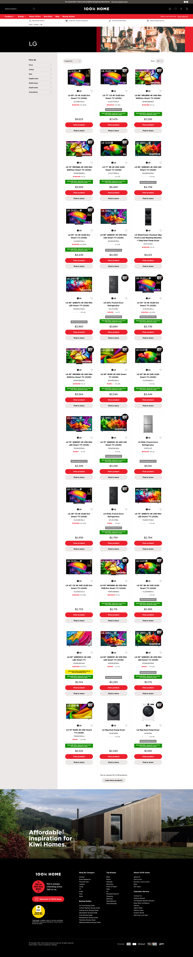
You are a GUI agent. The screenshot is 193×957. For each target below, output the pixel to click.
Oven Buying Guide (85, 915)
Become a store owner (142, 882)
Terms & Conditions (44, 944)
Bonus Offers (35, 16)
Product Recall (139, 912)
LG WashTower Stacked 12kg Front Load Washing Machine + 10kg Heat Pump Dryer (148, 237)
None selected (183, 16)
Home (30, 24)
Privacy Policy (33, 944)
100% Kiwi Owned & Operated (78, 20)
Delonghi (109, 882)
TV (80, 889)
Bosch (108, 879)
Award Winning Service (157, 20)
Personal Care (84, 882)
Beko (108, 877)
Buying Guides (69, 16)
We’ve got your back (141, 915)
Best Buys (48, 16)
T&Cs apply (36, 920)
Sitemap (54, 944)
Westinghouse (111, 901)
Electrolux (109, 884)
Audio (81, 891)
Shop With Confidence (141, 903)
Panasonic (109, 896)
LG (41, 24)
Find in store (79, 131)
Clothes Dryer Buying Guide (88, 910)
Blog (57, 16)
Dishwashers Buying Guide (88, 912)
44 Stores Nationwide (119, 20)
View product (79, 125)
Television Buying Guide (87, 920)
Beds (81, 896)
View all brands (111, 903)
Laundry (82, 884)
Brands (21, 16)
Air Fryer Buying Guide (87, 905)
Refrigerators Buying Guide (88, 917)
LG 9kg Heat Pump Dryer (113, 730)
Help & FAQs (138, 908)
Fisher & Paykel (111, 886)
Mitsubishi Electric (112, 894)
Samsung (109, 898)
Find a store (138, 879)
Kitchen (81, 877)
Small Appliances (85, 879)
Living (81, 886)
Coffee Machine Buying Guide (89, 908)
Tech (80, 894)
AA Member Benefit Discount (144, 900)
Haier (108, 889)
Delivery (136, 905)
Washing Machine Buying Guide (90, 922)
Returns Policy (139, 910)
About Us (137, 877)
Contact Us (138, 896)
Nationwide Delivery (38, 20)
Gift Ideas (137, 886)
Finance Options (139, 898)
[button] (185, 2)
